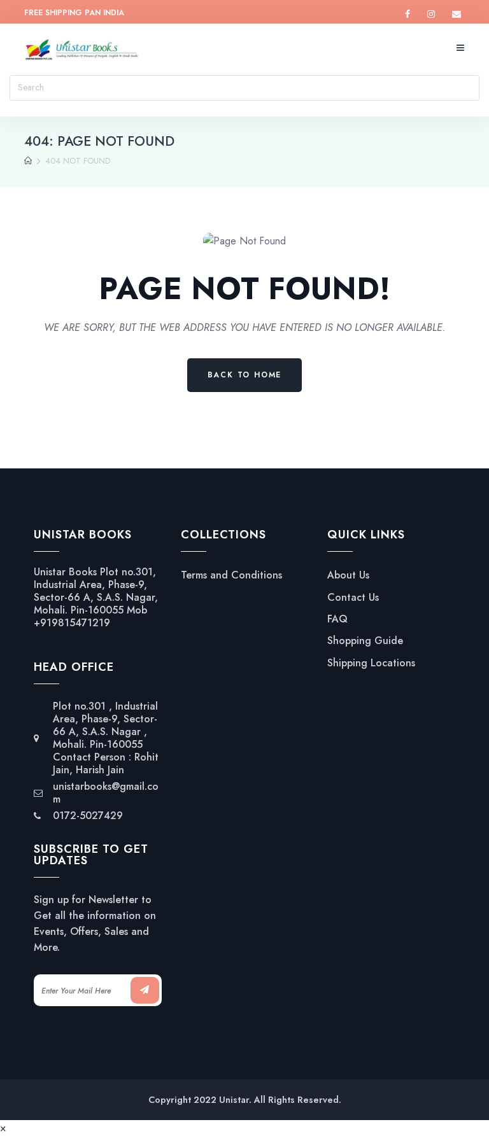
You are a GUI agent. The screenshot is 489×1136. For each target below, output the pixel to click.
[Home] (28, 161)
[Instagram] (431, 14)
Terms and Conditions (231, 575)
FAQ (337, 619)
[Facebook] (407, 14)
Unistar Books (65, 571)
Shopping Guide (365, 641)
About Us (348, 575)
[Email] (456, 14)
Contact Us (353, 598)
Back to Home (245, 375)
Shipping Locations (371, 663)
